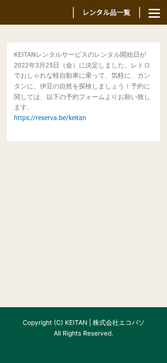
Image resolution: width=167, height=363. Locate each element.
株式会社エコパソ (119, 322)
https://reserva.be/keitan (50, 117)
